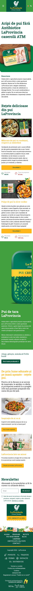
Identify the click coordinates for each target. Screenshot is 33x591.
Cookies (16, 570)
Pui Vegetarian (12, 537)
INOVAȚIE (24, 558)
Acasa (7, 534)
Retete (26, 534)
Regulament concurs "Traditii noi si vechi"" (16, 575)
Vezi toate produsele (10, 361)
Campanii (16, 539)
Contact (16, 543)
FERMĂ (11, 558)
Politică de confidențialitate (16, 568)
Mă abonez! (26, 491)
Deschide (16, 167)
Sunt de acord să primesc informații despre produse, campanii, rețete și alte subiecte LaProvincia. (17, 498)
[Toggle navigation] (3, 6)
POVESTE (11, 555)
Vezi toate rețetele (9, 429)
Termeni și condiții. (18, 501)
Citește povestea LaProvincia (12, 465)
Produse (16, 534)
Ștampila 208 (16, 573)
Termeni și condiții (16, 566)
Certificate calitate (17, 541)
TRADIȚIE (25, 555)
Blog (24, 537)
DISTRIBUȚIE (18, 561)
